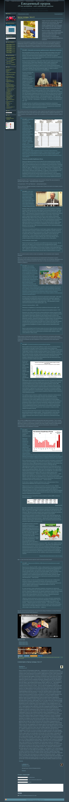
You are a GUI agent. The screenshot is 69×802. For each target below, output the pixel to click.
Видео (7, 71)
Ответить (21, 761)
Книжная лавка (8, 117)
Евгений (21, 666)
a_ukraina (24, 764)
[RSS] (6, 799)
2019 (7, 33)
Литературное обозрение (10, 85)
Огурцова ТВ (8, 94)
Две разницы (13, 64)
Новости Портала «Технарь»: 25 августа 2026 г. (10, 44)
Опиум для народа (9, 95)
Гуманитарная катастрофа (10, 74)
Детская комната (9, 76)
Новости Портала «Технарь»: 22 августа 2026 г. (10, 50)
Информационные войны (10, 81)
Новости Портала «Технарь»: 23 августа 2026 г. (10, 48)
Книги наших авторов (9, 84)
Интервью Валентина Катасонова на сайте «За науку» (51, 555)
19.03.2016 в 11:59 (23, 668)
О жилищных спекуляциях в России (10, 58)
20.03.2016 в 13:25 (26, 765)
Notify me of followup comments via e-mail (27, 795)
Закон (7, 79)
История (7, 83)
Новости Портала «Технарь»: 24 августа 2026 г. (10, 46)
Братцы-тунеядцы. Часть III (24, 643)
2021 (14, 33)
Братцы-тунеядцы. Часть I (24, 641)
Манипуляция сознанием (10, 86)
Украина (7, 102)
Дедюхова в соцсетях (10, 88)
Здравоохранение (9, 80)
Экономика (8, 103)
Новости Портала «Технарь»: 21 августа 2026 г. (10, 52)
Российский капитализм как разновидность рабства (39, 344)
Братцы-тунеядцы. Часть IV (26, 17)
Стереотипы (9, 90)
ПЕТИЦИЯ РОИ (8, 98)
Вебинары (7, 70)
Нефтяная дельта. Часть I (10, 63)
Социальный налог (58, 14)
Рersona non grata (9, 101)
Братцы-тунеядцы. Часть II (24, 642)
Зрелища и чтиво (9, 89)
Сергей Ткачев (25, 18)
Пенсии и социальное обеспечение (9, 97)
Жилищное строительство (10, 77)
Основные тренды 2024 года (10, 61)
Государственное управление (10, 72)
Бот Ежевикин (13, 59)
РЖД (8, 105)
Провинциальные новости (10, 99)
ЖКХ (8, 104)
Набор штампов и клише (23, 14)
